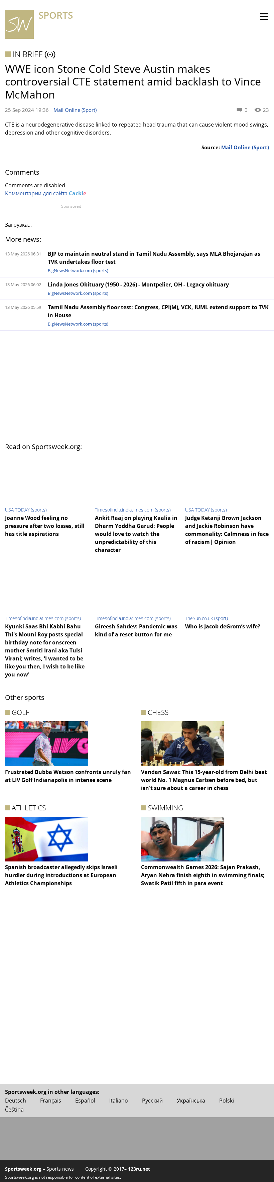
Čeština (14, 1109)
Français (50, 1100)
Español (85, 1100)
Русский (152, 1100)
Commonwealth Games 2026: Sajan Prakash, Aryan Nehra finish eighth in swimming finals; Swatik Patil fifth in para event (203, 875)
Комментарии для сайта (45, 193)
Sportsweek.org (23, 1169)
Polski (226, 1100)
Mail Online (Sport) (75, 110)
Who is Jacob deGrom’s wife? (222, 626)
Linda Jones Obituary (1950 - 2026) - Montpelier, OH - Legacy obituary (138, 284)
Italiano (118, 1100)
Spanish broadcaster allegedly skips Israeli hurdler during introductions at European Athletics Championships (61, 875)
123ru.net (139, 1169)
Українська (191, 1100)
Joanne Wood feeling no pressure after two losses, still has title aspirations (45, 526)
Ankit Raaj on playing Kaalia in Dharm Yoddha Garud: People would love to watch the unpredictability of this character (136, 534)
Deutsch (15, 1100)
